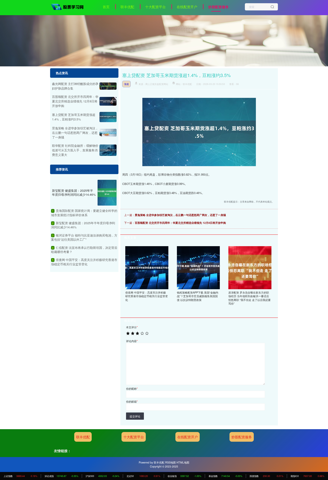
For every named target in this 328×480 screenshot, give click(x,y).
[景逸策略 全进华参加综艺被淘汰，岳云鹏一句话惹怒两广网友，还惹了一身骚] (108, 133)
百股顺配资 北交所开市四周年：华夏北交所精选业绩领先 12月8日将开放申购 (180, 223)
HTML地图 (183, 462)
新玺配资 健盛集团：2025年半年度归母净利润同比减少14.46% (74, 192)
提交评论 (135, 416)
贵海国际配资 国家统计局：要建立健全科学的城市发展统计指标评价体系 (84, 212)
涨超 (126, 84)
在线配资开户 (187, 6)
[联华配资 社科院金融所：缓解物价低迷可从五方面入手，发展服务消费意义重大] (108, 150)
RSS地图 (170, 462)
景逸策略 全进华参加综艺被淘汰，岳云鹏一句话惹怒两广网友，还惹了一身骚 (180, 215)
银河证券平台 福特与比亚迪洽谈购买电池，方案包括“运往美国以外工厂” (84, 237)
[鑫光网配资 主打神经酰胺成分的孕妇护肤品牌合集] (108, 86)
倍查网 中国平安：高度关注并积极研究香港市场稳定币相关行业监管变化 (84, 262)
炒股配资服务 (218, 6)
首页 (106, 6)
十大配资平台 (155, 6)
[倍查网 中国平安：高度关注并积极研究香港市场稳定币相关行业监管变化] (146, 267)
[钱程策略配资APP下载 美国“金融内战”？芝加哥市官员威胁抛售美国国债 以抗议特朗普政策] (198, 267)
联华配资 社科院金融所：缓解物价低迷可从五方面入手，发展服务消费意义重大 (75, 150)
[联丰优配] (68, 6)
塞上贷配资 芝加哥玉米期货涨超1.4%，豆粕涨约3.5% (73, 116)
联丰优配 (127, 6)
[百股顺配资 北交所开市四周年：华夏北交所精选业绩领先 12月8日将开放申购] (108, 101)
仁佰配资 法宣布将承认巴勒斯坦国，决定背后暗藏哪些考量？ (84, 249)
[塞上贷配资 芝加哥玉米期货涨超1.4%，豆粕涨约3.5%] (108, 117)
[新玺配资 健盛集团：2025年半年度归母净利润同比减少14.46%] (107, 193)
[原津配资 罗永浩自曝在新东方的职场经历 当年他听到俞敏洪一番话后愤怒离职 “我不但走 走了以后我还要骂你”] (249, 267)
